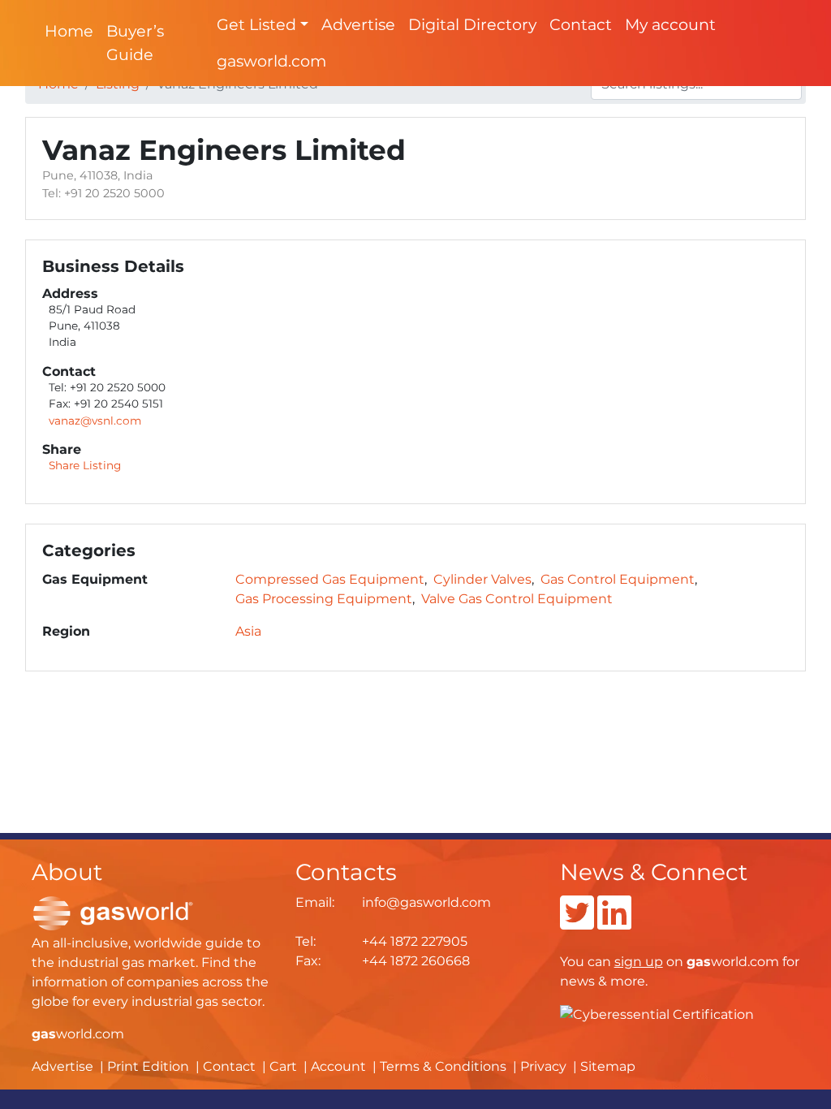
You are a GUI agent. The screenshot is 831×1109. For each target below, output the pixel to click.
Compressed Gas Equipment (329, 579)
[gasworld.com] (113, 912)
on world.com (696, 961)
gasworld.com (271, 61)
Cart (283, 1066)
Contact (580, 24)
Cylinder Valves (482, 579)
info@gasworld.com (426, 902)
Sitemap (607, 1066)
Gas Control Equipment (617, 579)
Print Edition (148, 1066)
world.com (78, 1034)
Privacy (543, 1066)
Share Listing (85, 465)
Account (338, 1066)
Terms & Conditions (443, 1066)
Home (69, 31)
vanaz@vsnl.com (95, 420)
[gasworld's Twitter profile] (577, 922)
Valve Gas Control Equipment (517, 598)
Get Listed (256, 24)
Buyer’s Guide (135, 42)
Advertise (358, 24)
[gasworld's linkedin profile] (614, 922)
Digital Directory (472, 24)
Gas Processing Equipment (323, 598)
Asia (248, 631)
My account (670, 24)
